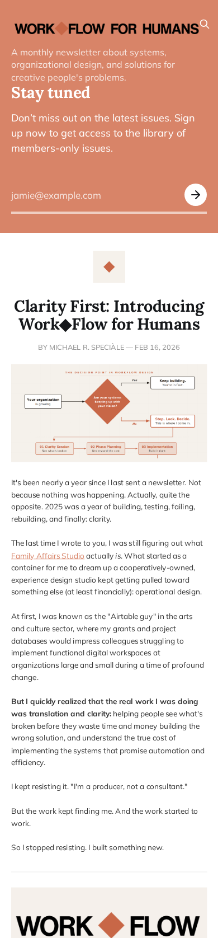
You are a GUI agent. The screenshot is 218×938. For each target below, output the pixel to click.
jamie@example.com (56, 195)
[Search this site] (204, 24)
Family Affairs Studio (47, 555)
